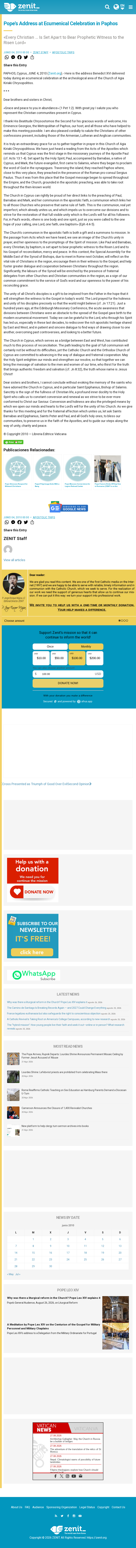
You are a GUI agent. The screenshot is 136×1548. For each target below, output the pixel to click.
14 (16, 1252)
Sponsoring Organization (61, 1507)
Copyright (103, 1507)
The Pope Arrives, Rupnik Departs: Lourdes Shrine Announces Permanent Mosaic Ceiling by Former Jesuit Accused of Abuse (72, 1056)
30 (50, 1266)
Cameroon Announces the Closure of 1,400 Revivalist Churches (57, 1108)
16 (50, 1252)
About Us (16, 1507)
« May (10, 1274)
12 (102, 1246)
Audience (38, 1507)
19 (102, 1252)
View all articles (14, 560)
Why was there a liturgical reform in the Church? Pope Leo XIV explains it (47, 1002)
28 (16, 1266)
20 (120, 1252)
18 (85, 1252)
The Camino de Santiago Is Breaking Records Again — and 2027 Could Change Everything (56, 1007)
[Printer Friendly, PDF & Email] (13, 442)
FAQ (27, 1507)
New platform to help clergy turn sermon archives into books (55, 1126)
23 (50, 1259)
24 (68, 1259)
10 (68, 1246)
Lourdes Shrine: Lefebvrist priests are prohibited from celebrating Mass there (64, 1072)
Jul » (17, 1274)
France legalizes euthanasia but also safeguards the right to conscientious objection (54, 1013)
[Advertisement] (68, 755)
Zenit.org (55, 73)
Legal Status (87, 1507)
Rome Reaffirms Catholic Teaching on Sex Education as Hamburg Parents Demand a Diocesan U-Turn (74, 1092)
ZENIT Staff (41, 52)
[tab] (50, 1428)
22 (33, 1259)
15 (33, 1252)
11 (85, 1246)
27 (120, 1259)
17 (68, 1252)
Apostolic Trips (63, 52)
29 (33, 1266)
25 (85, 1259)
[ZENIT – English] (38, 7)
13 (120, 1246)
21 (16, 1259)
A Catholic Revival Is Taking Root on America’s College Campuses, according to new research (58, 1019)
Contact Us (118, 1507)
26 (102, 1259)
